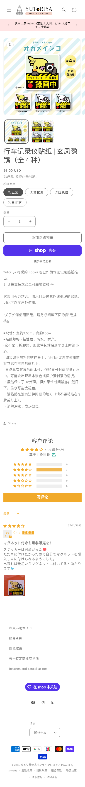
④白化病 (15, 202)
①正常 (13, 192)
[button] (9, 10)
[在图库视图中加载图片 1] (16, 131)
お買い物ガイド (20, 628)
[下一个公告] (77, 25)
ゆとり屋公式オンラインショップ (41, 764)
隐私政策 (15, 648)
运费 (33, 176)
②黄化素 (37, 192)
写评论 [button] (42, 497)
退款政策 (27, 770)
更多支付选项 (42, 261)
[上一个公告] (8, 25)
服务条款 (15, 638)
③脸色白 (61, 192)
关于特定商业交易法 (24, 658)
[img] (14, 526)
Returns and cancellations (28, 669)
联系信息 (37, 777)
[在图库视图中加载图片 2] (42, 131)
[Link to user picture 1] (14, 585)
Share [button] (12, 423)
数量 (6, 212)
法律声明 (52, 777)
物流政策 (71, 770)
